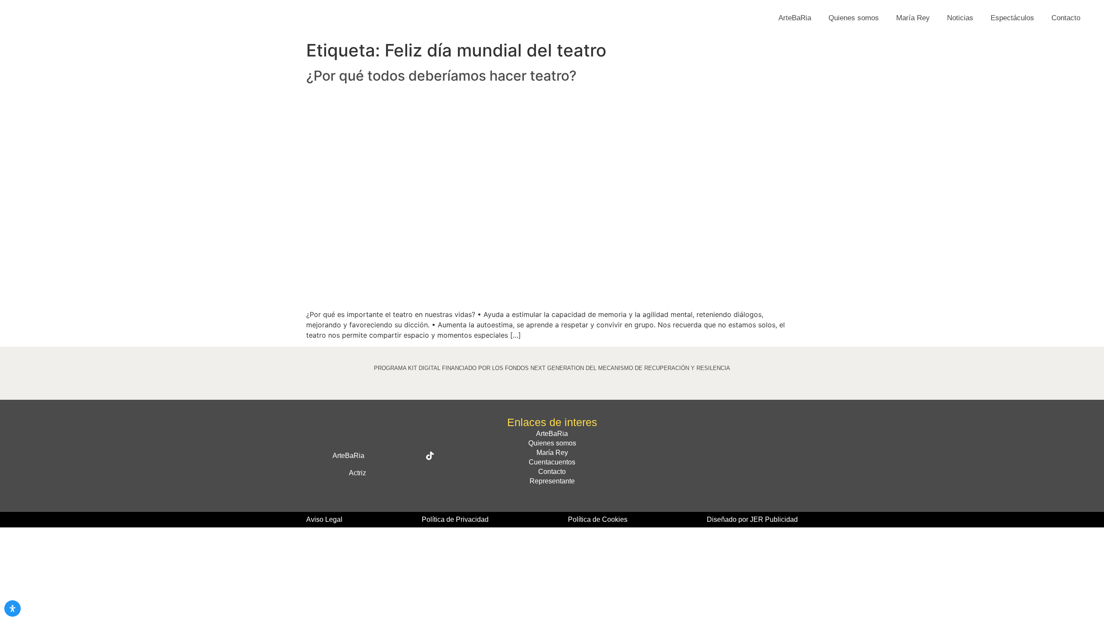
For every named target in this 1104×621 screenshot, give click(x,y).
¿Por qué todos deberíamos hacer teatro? (441, 75)
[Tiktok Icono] (430, 456)
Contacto (1065, 18)
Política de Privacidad (455, 519)
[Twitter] (394, 456)
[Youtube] (395, 473)
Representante (552, 481)
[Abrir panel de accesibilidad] (12, 608)
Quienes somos (853, 18)
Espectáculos (1012, 18)
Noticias (960, 18)
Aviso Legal (324, 519)
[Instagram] (412, 456)
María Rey (913, 18)
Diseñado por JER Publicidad (752, 519)
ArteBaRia (794, 18)
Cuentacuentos (552, 462)
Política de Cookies (597, 519)
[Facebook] (376, 456)
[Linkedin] (413, 473)
